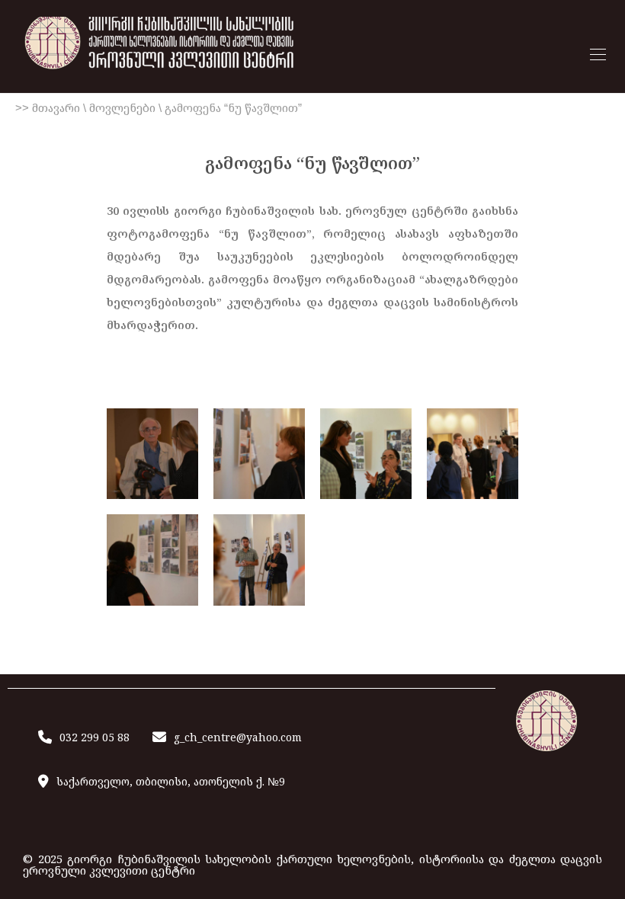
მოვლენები (122, 107)
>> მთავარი (47, 107)
